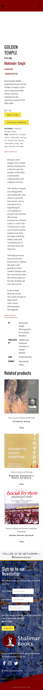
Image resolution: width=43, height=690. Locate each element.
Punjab (17, 143)
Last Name (6, 599)
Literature (16, 418)
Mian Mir (21, 140)
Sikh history (12, 146)
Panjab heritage (9, 143)
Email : (5, 608)
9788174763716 (13, 134)
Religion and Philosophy (27, 418)
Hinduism (14, 472)
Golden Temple (15, 137)
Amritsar (7, 137)
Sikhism (14, 131)
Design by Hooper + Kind (21, 687)
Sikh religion (20, 146)
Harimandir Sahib (12, 140)
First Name (7, 591)
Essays (10, 418)
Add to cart (13, 115)
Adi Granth (22, 134)
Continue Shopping (16, 122)
